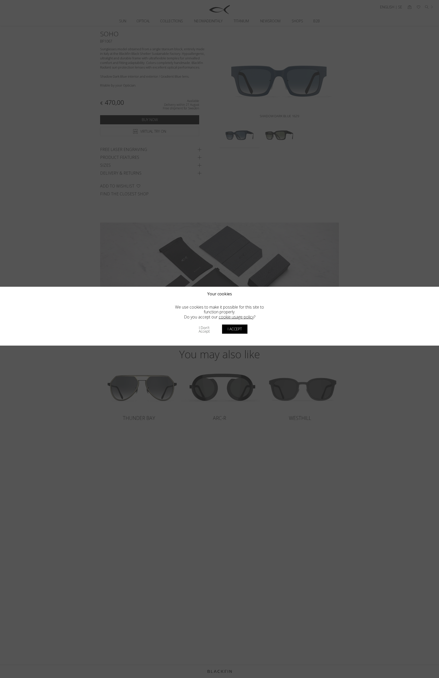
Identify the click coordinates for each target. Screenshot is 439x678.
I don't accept (204, 329)
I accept (235, 329)
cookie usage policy (236, 317)
